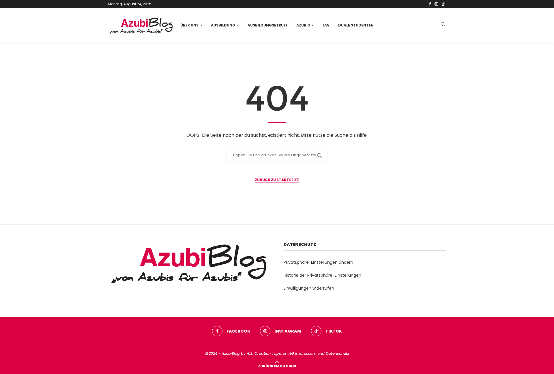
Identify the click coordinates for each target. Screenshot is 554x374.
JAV (326, 25)
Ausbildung (223, 25)
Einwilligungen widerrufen (309, 288)
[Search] (443, 25)
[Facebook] (429, 4)
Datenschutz (337, 353)
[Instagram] (436, 4)
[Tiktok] (443, 4)
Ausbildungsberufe (268, 25)
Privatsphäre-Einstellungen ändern (318, 262)
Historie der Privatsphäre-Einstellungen (322, 275)
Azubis (303, 25)
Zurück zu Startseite (277, 179)
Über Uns (189, 25)
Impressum (305, 353)
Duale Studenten (356, 25)
